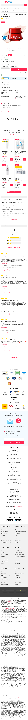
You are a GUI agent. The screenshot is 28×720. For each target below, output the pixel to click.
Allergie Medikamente (19, 550)
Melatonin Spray (4, 554)
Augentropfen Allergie (19, 554)
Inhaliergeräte (4, 581)
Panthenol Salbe (18, 582)
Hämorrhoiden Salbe (19, 537)
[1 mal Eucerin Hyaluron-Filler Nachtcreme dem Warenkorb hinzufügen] (24, 185)
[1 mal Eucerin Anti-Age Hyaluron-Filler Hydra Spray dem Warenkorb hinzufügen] (11, 185)
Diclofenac (3, 535)
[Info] (26, 78)
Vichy (16, 98)
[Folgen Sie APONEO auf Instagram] (17, 512)
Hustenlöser (3, 573)
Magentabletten (18, 540)
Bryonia (16, 584)
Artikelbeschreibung (6, 197)
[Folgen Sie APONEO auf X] (14, 512)
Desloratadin (17, 563)
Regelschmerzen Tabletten (6, 540)
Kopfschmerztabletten (5, 529)
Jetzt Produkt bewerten (14, 247)
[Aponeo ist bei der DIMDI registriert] (17, 373)
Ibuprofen (3, 537)
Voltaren (16, 535)
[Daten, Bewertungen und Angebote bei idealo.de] (14, 378)
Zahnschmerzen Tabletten (6, 542)
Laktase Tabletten (4, 561)
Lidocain (16, 542)
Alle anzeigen (14, 357)
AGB (3, 590)
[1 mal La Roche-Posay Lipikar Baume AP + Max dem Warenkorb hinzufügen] (24, 159)
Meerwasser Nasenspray (6, 579)
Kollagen (3, 556)
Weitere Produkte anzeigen (14, 192)
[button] (7, 49)
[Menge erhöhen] (8, 69)
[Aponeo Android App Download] (18, 520)
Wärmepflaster (18, 529)
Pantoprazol (17, 577)
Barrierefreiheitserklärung (14, 594)
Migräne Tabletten (4, 531)
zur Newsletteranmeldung (14, 442)
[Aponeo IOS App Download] (10, 520)
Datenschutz (11, 592)
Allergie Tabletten (18, 552)
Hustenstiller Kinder (5, 582)
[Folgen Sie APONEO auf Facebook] (11, 512)
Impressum (5, 592)
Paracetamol (3, 538)
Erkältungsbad (4, 577)
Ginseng (2, 563)
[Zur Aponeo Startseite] (8, 2)
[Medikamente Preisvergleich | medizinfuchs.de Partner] (20, 378)
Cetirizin (16, 558)
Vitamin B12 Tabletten (5, 558)
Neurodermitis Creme (19, 573)
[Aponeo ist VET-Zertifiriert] (24, 373)
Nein (8, 269)
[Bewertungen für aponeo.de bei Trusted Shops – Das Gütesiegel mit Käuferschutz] (5, 373)
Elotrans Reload (4, 550)
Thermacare (17, 533)
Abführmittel (17, 538)
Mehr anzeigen (14, 219)
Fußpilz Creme (18, 579)
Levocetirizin (17, 560)
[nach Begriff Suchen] (25, 5)
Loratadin (17, 561)
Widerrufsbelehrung (10, 590)
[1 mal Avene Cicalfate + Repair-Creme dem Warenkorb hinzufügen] (11, 159)
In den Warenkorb (19, 70)
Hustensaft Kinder (4, 584)
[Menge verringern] (2, 69)
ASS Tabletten (4, 533)
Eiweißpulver (3, 552)
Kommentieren (4, 263)
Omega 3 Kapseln (4, 560)
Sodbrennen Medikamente (20, 531)
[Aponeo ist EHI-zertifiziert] (11, 373)
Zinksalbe (17, 575)
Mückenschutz (18, 581)
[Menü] (2, 2)
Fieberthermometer (19, 571)
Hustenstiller (3, 571)
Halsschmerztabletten (5, 575)
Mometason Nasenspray (20, 556)
